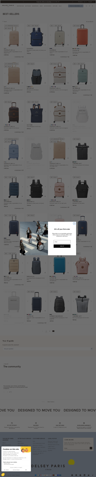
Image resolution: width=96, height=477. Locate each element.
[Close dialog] (74, 223)
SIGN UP (62, 246)
